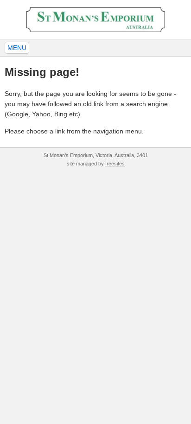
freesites (115, 163)
